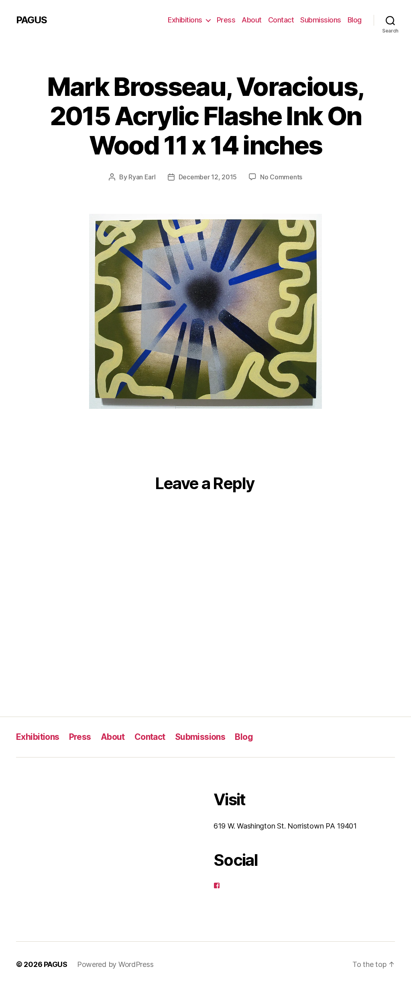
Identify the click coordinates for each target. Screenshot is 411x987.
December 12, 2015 (208, 177)
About (252, 20)
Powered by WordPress (115, 964)
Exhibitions (185, 20)
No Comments (281, 177)
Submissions (320, 20)
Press (226, 20)
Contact (281, 20)
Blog (355, 20)
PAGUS (31, 20)
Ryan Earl (142, 177)
